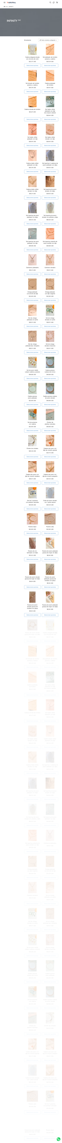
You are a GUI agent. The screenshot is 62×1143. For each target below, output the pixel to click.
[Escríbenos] (53, 2)
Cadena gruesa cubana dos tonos (50, 371)
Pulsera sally (50, 526)
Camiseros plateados (32, 267)
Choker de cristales (32, 448)
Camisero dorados (50, 267)
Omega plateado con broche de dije (32, 292)
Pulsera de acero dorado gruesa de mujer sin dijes (32, 578)
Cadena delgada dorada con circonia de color (32, 58)
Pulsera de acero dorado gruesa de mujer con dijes (32, 633)
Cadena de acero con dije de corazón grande (50, 449)
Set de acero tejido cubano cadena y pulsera (32, 371)
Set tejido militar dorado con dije (50, 138)
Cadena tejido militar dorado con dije (32, 190)
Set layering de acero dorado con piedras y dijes (50, 216)
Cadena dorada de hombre (32, 109)
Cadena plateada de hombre (50, 84)
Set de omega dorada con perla (50, 318)
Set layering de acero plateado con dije (32, 242)
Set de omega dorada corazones (50, 345)
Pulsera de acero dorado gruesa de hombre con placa (32, 606)
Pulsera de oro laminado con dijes (32, 551)
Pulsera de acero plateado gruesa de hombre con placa (50, 578)
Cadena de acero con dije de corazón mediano (32, 475)
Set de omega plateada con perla (32, 318)
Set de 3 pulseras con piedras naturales (32, 501)
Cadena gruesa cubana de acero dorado (50, 397)
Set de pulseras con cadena (32, 423)
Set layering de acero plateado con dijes (32, 216)
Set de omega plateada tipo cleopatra (32, 345)
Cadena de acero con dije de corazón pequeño (50, 475)
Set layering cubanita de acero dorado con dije (50, 242)
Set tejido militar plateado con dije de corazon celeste (50, 111)
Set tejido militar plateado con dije (32, 138)
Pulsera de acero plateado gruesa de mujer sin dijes (50, 551)
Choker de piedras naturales (50, 423)
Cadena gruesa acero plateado (32, 397)
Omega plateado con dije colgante (50, 292)
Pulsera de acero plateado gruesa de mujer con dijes (50, 605)
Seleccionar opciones (32, 65)
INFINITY (11, 6)
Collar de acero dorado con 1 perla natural (50, 501)
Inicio (6, 6)
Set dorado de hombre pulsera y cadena (32, 84)
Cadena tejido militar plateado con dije (32, 164)
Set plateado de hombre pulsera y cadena (50, 58)
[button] (4, 2)
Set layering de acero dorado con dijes (50, 190)
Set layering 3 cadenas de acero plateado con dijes (50, 164)
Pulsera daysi (32, 526)
